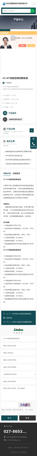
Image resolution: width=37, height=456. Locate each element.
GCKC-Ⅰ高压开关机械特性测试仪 (23, 322)
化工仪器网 (22, 452)
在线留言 (16, 173)
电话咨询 (33, 146)
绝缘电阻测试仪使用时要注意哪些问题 (18, 151)
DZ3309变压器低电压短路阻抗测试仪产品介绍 (19, 160)
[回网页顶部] (33, 139)
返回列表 (9, 318)
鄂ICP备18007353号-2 (21, 447)
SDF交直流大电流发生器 (13, 155)
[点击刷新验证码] (25, 405)
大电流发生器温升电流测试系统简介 (17, 164)
